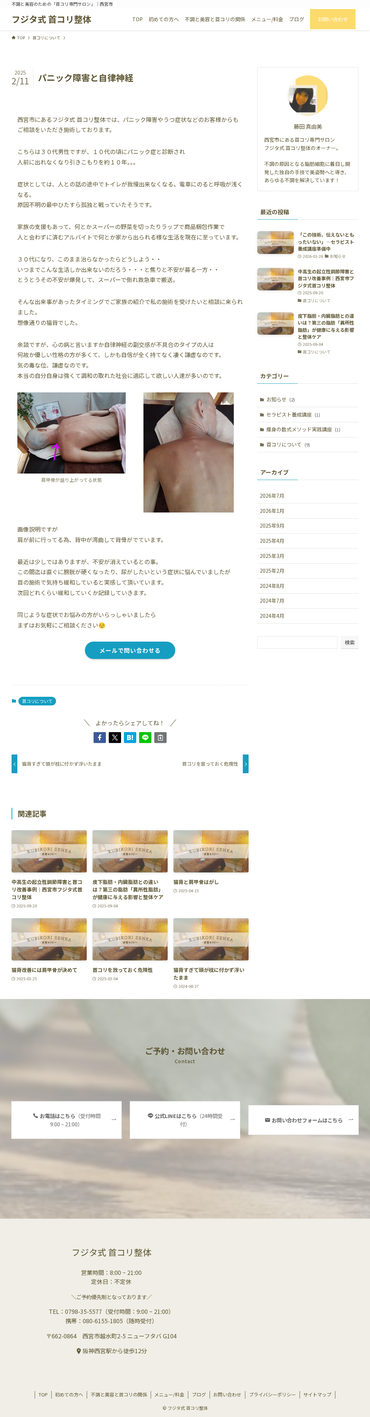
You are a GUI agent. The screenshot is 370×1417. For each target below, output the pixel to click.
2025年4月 (272, 540)
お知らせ (280, 399)
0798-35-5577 (83, 1311)
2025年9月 (272, 525)
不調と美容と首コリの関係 (119, 1394)
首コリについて (37, 701)
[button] (100, 737)
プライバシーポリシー (272, 1394)
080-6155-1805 (103, 1320)
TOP (43, 1394)
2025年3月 (272, 555)
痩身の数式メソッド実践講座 (303, 429)
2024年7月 (272, 600)
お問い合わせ (227, 1394)
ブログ (199, 1394)
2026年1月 (272, 510)
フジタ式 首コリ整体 (51, 19)
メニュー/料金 (169, 1394)
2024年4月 (272, 615)
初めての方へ (69, 1394)
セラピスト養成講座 (293, 414)
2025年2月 (272, 570)
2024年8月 (272, 585)
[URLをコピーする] (160, 737)
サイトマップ (317, 1394)
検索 (350, 642)
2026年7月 (272, 495)
